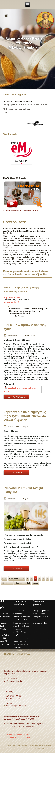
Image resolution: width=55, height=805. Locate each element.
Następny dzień (11, 302)
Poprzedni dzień (12, 297)
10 (11, 583)
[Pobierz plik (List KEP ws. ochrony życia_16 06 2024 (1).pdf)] (6, 388)
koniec (35, 583)
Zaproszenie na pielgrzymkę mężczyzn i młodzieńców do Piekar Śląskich (25, 416)
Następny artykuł (22, 583)
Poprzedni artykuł (16, 578)
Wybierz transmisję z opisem (20, 211)
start (4, 578)
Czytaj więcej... (16, 397)
